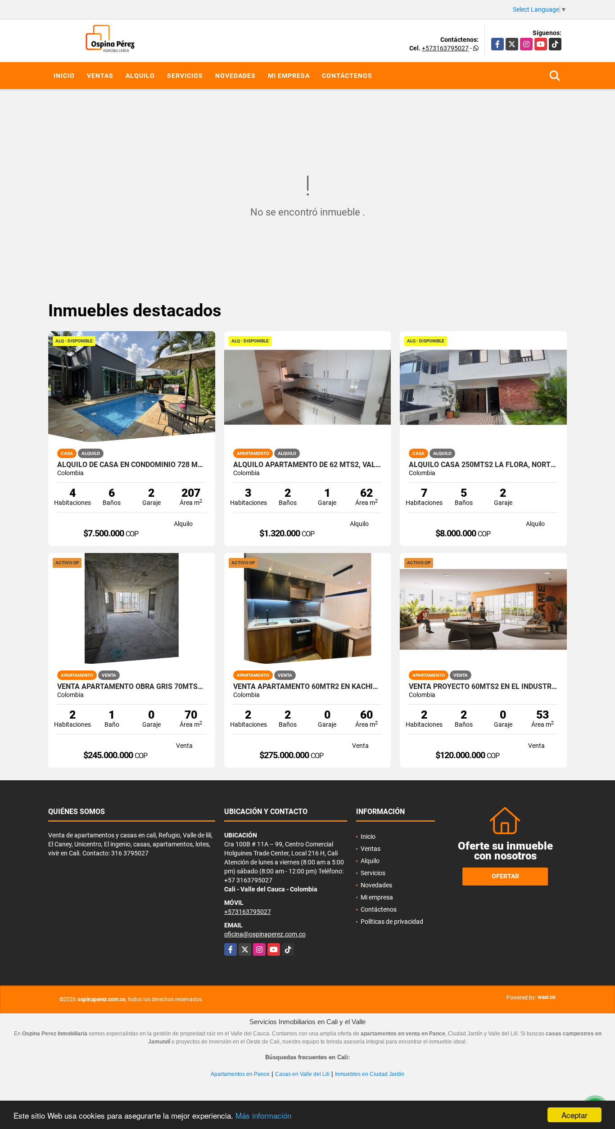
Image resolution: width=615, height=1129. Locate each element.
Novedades (235, 75)
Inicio (64, 75)
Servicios (185, 75)
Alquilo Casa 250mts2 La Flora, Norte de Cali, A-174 (483, 464)
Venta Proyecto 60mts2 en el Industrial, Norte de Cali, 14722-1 (483, 686)
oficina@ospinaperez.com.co (265, 934)
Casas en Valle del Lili (302, 1074)
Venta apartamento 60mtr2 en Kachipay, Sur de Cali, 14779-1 (307, 686)
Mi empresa (289, 75)
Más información (263, 1115)
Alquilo (140, 75)
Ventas (100, 75)
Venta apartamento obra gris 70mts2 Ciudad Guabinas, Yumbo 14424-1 (131, 686)
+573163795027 (445, 48)
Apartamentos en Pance (240, 1074)
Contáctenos (347, 75)
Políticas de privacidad (392, 921)
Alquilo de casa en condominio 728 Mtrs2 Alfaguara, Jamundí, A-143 (131, 464)
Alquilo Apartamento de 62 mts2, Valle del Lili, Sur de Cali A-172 (307, 464)
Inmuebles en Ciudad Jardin (369, 1074)
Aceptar (574, 1114)
